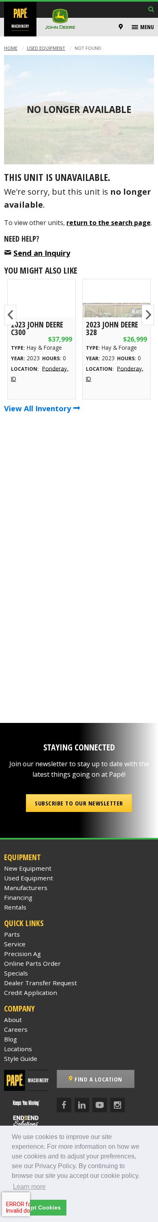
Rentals (15, 907)
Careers (16, 1029)
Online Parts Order (32, 963)
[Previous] (10, 315)
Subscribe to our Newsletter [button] (79, 803)
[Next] (148, 315)
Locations (18, 1049)
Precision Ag (22, 954)
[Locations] (120, 27)
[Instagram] (117, 1105)
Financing (18, 897)
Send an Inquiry (41, 253)
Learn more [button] (29, 1186)
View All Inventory (38, 408)
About (13, 1020)
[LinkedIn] (82, 1105)
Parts (12, 934)
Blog (10, 1039)
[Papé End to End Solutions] (26, 1120)
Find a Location (97, 1079)
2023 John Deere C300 (37, 328)
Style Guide (20, 1058)
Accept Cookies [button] (39, 1207)
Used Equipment (46, 48)
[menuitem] (121, 27)
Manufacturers (25, 888)
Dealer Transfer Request (40, 983)
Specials (16, 973)
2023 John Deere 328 (112, 328)
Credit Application (30, 992)
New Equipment (27, 868)
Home (10, 48)
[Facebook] (64, 1105)
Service (15, 944)
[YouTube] (99, 1105)
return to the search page (108, 222)
